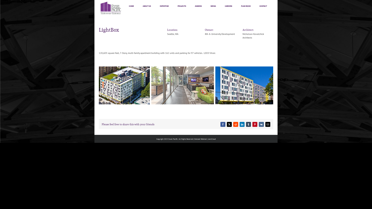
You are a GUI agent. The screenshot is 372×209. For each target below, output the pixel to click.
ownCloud (212, 139)
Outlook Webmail (200, 139)
